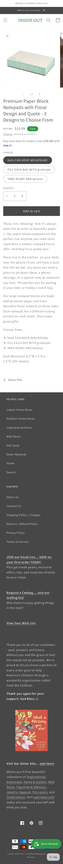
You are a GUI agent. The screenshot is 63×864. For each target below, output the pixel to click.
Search (11, 472)
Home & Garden (35, 782)
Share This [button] (15, 380)
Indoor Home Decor (19, 410)
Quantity (8, 188)
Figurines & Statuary (31, 787)
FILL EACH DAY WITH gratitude (29, 169)
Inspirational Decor (19, 427)
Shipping (7, 134)
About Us (12, 497)
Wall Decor (13, 436)
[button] (5, 20)
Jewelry (12, 792)
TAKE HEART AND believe (25, 179)
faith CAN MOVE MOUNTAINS (28, 160)
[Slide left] (23, 94)
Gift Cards (13, 445)
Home (10, 463)
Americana (14, 782)
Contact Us (13, 506)
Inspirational (36, 777)
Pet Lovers (39, 792)
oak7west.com (44, 797)
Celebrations (15, 797)
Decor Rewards (16, 454)
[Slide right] (39, 94)
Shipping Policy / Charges (23, 515)
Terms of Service (17, 542)
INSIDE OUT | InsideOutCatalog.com (29, 854)
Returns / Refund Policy (22, 524)
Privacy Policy (15, 533)
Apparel (25, 792)
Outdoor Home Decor (20, 418)
